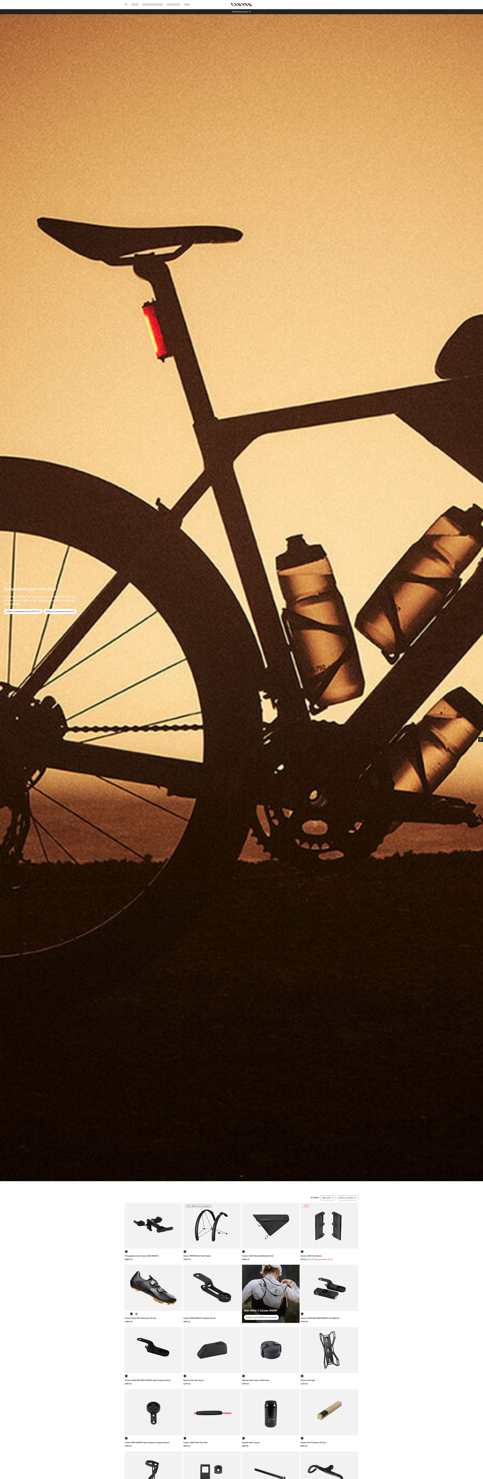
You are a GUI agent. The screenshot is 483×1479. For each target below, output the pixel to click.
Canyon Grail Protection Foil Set (313, 1442)
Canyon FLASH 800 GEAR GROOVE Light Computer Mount (148, 1380)
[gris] (136, 1313)
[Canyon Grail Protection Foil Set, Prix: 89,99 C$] (329, 1412)
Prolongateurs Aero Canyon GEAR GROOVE (141, 1256)
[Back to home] (241, 4)
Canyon (7, 582)
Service (187, 4)
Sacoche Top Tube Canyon (193, 1380)
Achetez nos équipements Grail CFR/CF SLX (23, 611)
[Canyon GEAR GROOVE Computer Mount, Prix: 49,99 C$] (212, 1288)
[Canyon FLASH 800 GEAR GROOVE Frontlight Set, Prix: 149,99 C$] (329, 1288)
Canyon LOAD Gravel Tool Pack (195, 1442)
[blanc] (126, 1313)
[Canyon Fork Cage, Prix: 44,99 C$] (329, 1350)
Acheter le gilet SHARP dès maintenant (261, 1317)
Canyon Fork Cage (308, 1380)
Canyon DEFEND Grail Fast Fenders (197, 1256)
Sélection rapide (271, 1244)
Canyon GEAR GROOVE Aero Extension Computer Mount (147, 1442)
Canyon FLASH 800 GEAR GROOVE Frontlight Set (320, 1318)
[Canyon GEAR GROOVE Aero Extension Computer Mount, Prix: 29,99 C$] (153, 1412)
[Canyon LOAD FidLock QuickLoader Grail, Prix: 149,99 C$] (271, 1226)
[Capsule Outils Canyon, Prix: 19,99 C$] (271, 1412)
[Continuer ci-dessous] (241, 1176)
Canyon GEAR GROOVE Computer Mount (199, 1318)
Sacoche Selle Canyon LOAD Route (255, 1380)
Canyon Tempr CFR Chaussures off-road (140, 1318)
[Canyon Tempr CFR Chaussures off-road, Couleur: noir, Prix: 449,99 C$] (153, 1288)
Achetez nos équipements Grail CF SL (60, 611)
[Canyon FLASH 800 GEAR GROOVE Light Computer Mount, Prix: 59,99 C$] (153, 1350)
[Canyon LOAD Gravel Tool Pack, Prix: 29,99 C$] (212, 1412)
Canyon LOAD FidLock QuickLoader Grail (258, 1256)
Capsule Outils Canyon (251, 1442)
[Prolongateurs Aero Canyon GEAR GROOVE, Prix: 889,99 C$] (153, 1226)
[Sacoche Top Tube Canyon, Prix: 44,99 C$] (212, 1350)
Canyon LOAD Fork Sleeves (311, 1256)
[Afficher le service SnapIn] (480, 739)
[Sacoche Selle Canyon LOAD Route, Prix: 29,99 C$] (271, 1350)
